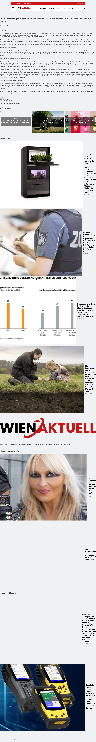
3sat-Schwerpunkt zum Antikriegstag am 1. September (90, 554)
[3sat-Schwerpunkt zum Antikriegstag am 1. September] (41, 555)
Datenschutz (8, 739)
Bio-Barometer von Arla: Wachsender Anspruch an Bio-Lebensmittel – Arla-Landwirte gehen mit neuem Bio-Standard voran (90, 378)
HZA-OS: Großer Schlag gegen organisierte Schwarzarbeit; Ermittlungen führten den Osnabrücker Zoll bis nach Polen (89, 241)
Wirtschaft (71, 8)
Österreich (51, 8)
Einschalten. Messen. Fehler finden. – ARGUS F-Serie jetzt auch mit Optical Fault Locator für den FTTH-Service (91, 696)
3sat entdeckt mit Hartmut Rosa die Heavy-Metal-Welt (92, 485)
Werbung (13, 739)
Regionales (43, 8)
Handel (58, 8)
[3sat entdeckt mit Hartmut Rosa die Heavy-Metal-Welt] (43, 487)
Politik (64, 8)
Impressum (2, 739)
